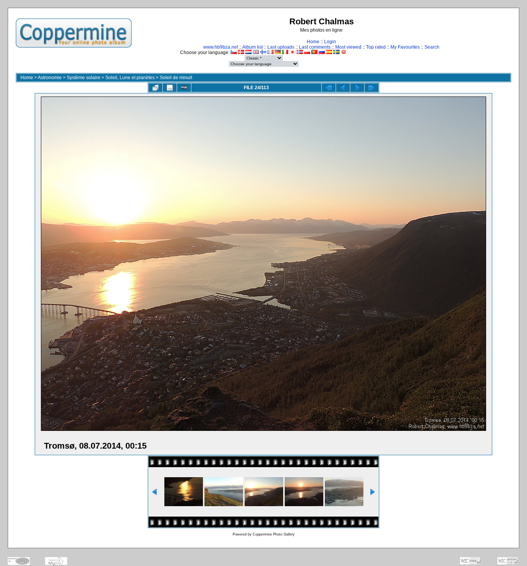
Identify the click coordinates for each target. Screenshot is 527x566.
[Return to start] (329, 87)
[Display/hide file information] (170, 87)
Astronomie (50, 77)
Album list (252, 47)
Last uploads (280, 47)
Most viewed (348, 47)
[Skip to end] (371, 87)
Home (313, 41)
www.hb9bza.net (220, 47)
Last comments (315, 47)
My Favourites (405, 47)
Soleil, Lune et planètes (130, 77)
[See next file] (357, 87)
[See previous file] (343, 87)
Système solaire (83, 77)
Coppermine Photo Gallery (274, 534)
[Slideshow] (184, 87)
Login (330, 41)
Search (431, 47)
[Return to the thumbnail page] (155, 87)
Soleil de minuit (176, 77)
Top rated (376, 47)
